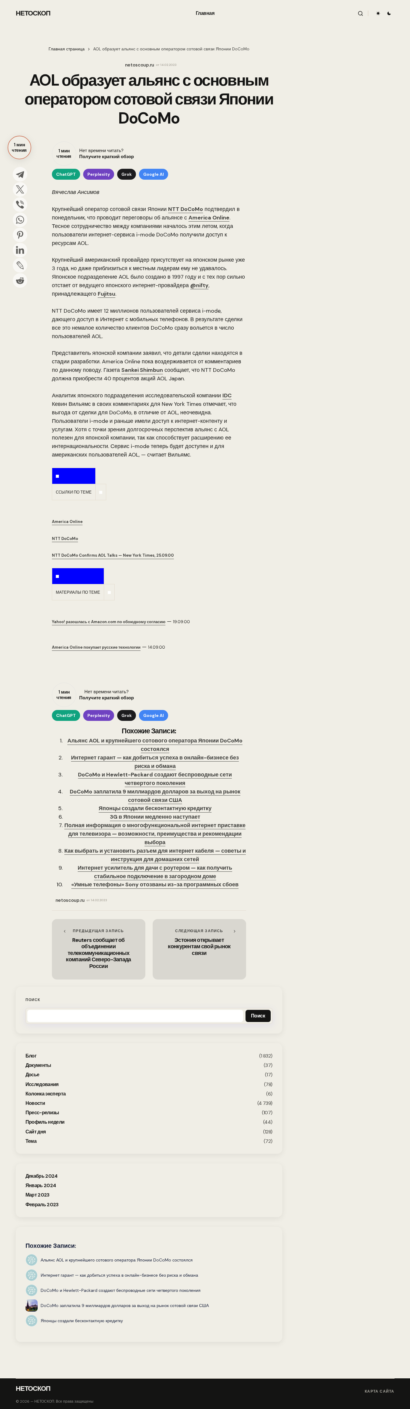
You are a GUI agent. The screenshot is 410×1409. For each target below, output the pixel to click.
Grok (126, 174)
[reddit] (20, 280)
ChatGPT (66, 174)
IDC (227, 395)
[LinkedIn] (20, 250)
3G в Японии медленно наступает (155, 816)
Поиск (32, 1000)
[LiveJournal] (20, 265)
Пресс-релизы (42, 1112)
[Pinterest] (20, 235)
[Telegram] (20, 174)
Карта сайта (379, 1391)
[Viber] (20, 204)
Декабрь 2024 (41, 1176)
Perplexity (98, 174)
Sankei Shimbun (142, 370)
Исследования (42, 1084)
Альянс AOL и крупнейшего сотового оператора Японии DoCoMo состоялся (154, 745)
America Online (208, 217)
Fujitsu (106, 293)
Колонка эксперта (45, 1094)
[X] (20, 189)
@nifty (199, 285)
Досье (32, 1075)
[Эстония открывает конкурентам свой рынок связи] (199, 949)
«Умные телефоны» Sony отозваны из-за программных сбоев (155, 884)
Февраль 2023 (42, 1204)
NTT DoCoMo (185, 209)
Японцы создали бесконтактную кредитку (155, 808)
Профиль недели (45, 1122)
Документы (38, 1065)
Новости (35, 1103)
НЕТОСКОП (33, 13)
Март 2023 (37, 1195)
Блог (30, 1056)
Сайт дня (35, 1132)
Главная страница (67, 49)
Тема (30, 1141)
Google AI (153, 174)
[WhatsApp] (20, 219)
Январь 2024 (40, 1185)
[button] (360, 13)
